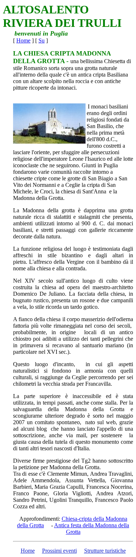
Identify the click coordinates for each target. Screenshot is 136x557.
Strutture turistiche (105, 551)
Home (23, 40)
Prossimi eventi (59, 551)
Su (41, 40)
